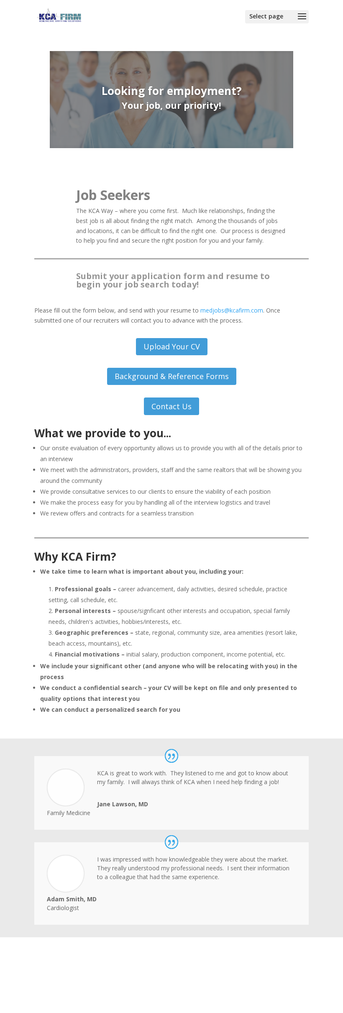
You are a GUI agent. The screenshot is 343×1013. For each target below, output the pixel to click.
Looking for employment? (172, 90)
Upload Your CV (171, 346)
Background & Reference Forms (172, 376)
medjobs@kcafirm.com (231, 310)
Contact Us (171, 406)
